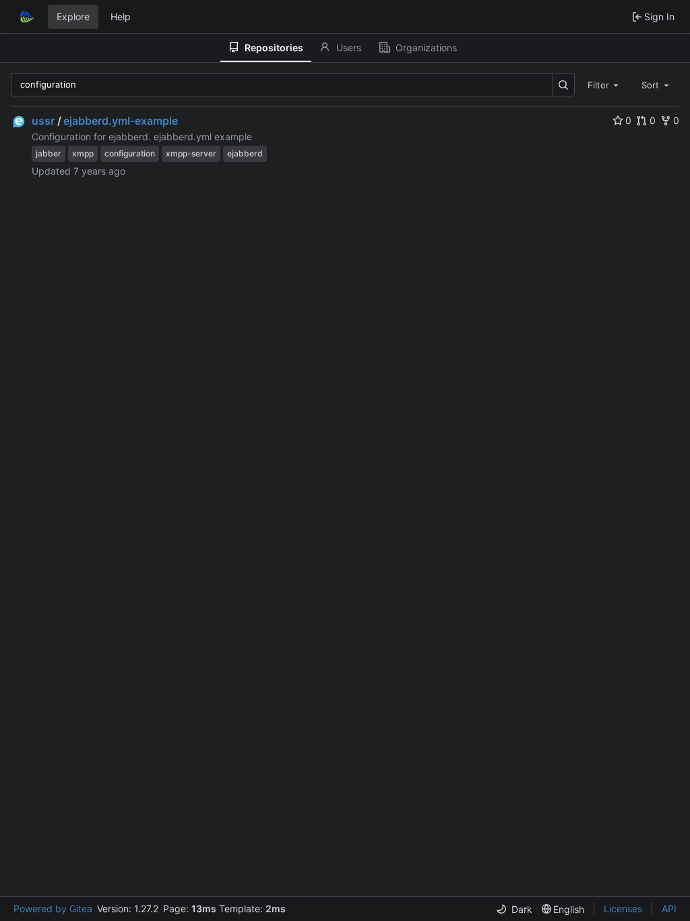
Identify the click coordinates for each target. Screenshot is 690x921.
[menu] (514, 909)
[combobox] (604, 84)
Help (121, 16)
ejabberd (245, 153)
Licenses (623, 908)
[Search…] (564, 84)
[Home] (25, 17)
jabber (48, 153)
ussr (43, 120)
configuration (129, 153)
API (669, 908)
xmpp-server (191, 153)
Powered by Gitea (52, 908)
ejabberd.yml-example (120, 120)
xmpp (83, 153)
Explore (73, 16)
